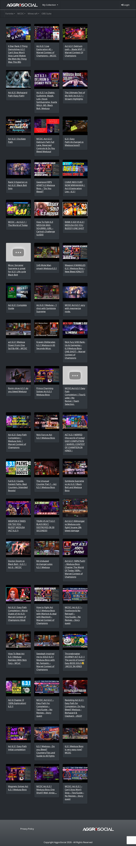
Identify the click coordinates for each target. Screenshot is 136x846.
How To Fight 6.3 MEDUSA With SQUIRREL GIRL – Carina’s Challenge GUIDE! (45, 228)
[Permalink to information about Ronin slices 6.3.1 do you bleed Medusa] (18, 375)
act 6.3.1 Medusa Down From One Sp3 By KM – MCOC (17, 345)
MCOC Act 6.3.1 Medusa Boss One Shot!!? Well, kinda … (46, 789)
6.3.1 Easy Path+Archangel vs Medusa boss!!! (74, 142)
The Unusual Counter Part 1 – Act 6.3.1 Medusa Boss (46, 484)
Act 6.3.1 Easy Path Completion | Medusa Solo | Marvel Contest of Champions (17, 441)
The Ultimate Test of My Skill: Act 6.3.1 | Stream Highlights (75, 95)
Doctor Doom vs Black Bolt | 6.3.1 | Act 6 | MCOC (17, 564)
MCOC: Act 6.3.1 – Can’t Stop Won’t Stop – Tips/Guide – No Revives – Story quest (74, 793)
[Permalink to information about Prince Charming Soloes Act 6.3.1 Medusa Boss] (46, 375)
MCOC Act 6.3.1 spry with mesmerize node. (75, 308)
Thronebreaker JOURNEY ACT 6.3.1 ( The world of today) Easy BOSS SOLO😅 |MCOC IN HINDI (75, 660)
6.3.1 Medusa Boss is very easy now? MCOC (74, 749)
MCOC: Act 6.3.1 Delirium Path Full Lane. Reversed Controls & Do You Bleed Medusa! (45, 145)
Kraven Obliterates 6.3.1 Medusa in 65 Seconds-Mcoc (45, 345)
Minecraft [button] (33, 13)
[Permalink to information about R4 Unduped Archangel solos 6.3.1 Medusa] (46, 548)
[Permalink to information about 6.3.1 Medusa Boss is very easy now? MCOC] (75, 733)
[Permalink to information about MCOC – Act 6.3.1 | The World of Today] (18, 209)
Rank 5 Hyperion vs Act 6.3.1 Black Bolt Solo (17, 185)
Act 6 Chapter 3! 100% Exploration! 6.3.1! (17, 703)
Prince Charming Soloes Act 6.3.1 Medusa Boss (44, 391)
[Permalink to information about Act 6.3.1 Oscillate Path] (18, 126)
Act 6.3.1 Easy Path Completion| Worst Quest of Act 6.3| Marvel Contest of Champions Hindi (18, 614)
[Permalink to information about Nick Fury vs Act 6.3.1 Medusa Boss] (46, 421)
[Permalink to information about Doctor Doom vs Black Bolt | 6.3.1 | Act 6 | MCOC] (18, 548)
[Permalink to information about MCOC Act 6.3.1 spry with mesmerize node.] (75, 292)
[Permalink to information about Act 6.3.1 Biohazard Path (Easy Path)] (18, 79)
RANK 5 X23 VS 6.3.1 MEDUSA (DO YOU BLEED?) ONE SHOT (74, 225)
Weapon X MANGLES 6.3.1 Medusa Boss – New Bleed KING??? (75, 268)
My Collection (49, 4)
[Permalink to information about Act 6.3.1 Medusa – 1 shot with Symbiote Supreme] (46, 292)
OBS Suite (46, 13)
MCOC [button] (20, 13)
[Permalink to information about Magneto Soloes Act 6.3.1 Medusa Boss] (18, 773)
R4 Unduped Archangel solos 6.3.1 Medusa (44, 564)
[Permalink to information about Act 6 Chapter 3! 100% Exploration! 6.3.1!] (18, 687)
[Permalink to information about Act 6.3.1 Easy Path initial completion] (18, 733)
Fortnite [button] (9, 13)
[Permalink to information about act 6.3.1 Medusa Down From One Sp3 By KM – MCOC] (18, 329)
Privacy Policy (27, 828)
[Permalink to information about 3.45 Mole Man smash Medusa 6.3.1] (46, 252)
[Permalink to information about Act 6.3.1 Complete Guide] (18, 292)
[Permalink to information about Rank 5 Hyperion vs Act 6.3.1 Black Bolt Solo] (18, 169)
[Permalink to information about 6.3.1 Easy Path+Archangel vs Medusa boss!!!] (75, 126)
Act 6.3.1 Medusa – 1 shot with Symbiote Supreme (46, 308)
